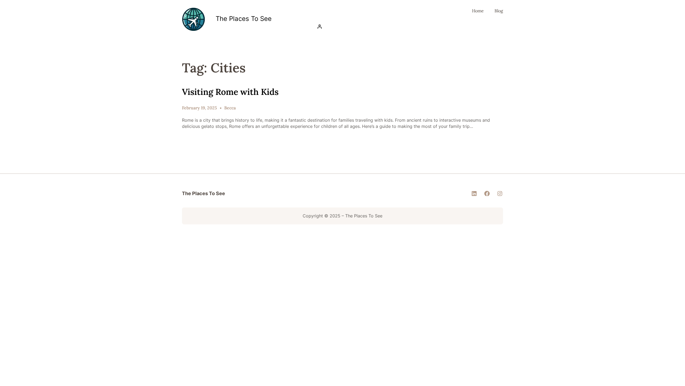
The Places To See (244, 19)
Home (478, 10)
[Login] (408, 26)
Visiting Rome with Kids (230, 91)
